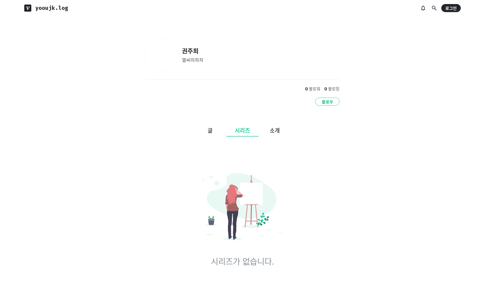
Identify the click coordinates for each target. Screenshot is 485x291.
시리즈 (242, 130)
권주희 (190, 51)
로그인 (451, 8)
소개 (275, 130)
